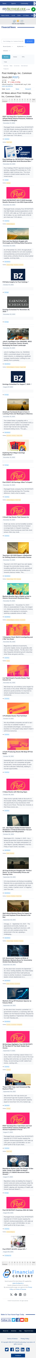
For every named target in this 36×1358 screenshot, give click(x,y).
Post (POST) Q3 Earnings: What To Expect (17, 482)
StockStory (7, 139)
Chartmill (6, 179)
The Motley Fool (8, 1255)
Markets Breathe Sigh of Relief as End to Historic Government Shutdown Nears (17, 597)
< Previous (4, 100)
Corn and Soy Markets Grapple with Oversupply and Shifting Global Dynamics (17, 242)
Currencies (16, 65)
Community (24, 3)
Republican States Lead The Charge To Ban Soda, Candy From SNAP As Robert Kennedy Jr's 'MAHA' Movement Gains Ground (18, 1171)
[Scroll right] (34, 3)
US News (26, 15)
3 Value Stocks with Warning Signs (15, 792)
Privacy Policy (25, 1339)
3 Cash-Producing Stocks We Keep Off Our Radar (18, 753)
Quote (8, 89)
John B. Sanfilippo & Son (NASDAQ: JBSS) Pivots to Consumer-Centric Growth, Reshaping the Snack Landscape (17, 343)
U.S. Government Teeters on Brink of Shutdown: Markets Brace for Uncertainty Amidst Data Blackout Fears (17, 960)
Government (22, 619)
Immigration (19, 1024)
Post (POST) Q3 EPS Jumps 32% (15, 1249)
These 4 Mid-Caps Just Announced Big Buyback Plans (16, 1088)
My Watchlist (20, 46)
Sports (13, 3)
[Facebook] (16, 1295)
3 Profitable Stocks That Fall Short (15, 716)
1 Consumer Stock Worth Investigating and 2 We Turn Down (18, 638)
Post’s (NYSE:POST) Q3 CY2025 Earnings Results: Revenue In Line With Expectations (18, 201)
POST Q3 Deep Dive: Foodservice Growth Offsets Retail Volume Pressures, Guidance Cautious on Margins (18, 118)
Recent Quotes (7, 46)
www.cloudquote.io (18, 1283)
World (33, 15)
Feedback (18, 1355)
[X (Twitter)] (11, 1295)
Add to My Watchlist (7, 86)
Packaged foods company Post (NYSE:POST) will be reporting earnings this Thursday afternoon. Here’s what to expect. (18, 491)
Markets (6, 56)
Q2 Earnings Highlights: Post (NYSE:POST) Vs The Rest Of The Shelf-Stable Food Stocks (18, 1046)
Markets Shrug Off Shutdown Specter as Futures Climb (17, 1002)
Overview (5, 65)
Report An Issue (28, 1331)
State (19, 15)
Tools (5, 62)
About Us (5, 1331)
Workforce (13, 896)
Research (28, 89)
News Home (5, 15)
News (4, 3)
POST (15, 77)
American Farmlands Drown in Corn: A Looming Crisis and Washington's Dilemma (18, 413)
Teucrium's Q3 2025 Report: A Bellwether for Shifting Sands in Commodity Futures (17, 556)
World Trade (9, 142)
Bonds (8, 853)
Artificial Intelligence (11, 223)
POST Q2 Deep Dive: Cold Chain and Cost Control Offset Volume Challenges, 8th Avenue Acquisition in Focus (17, 1128)
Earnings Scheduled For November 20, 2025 (16, 310)
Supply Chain (23, 367)
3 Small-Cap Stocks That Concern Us (16, 517)
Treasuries (6, 68)
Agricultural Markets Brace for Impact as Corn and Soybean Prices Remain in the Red (17, 915)
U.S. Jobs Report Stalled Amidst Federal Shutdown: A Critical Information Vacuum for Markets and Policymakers (17, 829)
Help (20, 1331)
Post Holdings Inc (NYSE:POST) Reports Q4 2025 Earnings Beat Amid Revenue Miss (18, 160)
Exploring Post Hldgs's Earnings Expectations (14, 454)
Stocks (15, 56)
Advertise (13, 1331)
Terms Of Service (21, 1289)
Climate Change (10, 264)
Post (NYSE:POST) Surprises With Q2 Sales (18, 1210)
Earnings (8, 183)
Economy (21, 264)
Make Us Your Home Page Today (12, 1314)
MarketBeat (7, 1105)
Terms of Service (12, 1339)
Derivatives (16, 264)
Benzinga (6, 292)
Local (13, 15)
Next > (33, 100)
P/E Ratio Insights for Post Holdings (16, 282)
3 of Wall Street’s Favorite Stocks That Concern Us (16, 679)
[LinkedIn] (20, 1295)
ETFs (23, 56)
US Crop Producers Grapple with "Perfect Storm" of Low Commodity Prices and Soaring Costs (17, 872)
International (24, 65)
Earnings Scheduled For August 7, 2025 (17, 384)
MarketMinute (7, 261)
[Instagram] (25, 1295)
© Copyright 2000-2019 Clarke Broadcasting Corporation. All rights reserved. (18, 1343)
